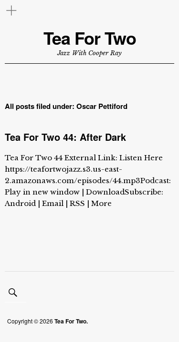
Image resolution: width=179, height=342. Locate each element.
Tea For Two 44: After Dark (65, 137)
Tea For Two (89, 38)
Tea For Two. (71, 321)
